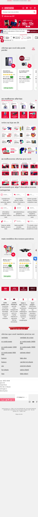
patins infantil (24, 370)
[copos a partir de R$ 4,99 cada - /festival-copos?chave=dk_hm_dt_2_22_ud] (32, 31)
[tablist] (19, 26)
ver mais (33, 48)
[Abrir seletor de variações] (13, 70)
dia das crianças (5, 387)
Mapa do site (19, 414)
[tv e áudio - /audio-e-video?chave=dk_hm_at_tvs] (32, 221)
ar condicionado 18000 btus (27, 348)
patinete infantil (25, 353)
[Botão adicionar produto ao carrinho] (13, 259)
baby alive (23, 358)
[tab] (10, 26)
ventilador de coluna (26, 338)
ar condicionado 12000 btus (9, 348)
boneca (3, 358)
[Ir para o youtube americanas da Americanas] (33, 402)
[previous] (3, 70)
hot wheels (5, 370)
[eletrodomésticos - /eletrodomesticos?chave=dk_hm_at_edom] (19, 208)
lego (2, 374)
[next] (34, 70)
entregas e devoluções (4, 390)
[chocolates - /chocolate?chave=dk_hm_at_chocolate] (19, 194)
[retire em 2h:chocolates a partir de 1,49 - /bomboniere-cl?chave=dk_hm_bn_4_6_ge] (31, 135)
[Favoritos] (31, 8)
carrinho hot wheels (26, 362)
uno (2, 366)
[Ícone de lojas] (27, 8)
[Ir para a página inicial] (7, 399)
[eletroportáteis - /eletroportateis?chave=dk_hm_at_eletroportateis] (32, 208)
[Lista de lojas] (27, 8)
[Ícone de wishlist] (31, 8)
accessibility (2, 40)
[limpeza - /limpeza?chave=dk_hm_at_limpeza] (6, 221)
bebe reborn (24, 374)
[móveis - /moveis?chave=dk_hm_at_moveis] (32, 194)
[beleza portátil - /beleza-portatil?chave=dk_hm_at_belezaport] (19, 221)
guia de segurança (3, 384)
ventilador (4, 338)
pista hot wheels (25, 366)
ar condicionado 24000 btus (27, 342)
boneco (3, 362)
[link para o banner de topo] (19, 1)
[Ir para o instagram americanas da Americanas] (29, 402)
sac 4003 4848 (5, 381)
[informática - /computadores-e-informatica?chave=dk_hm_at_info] (6, 208)
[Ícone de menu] (2, 8)
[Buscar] (34, 12)
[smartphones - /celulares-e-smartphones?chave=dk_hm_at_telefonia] (6, 194)
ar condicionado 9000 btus (8, 353)
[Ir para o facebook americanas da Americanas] (37, 402)
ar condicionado (6, 341)
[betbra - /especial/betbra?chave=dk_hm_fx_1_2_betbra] (28, 150)
